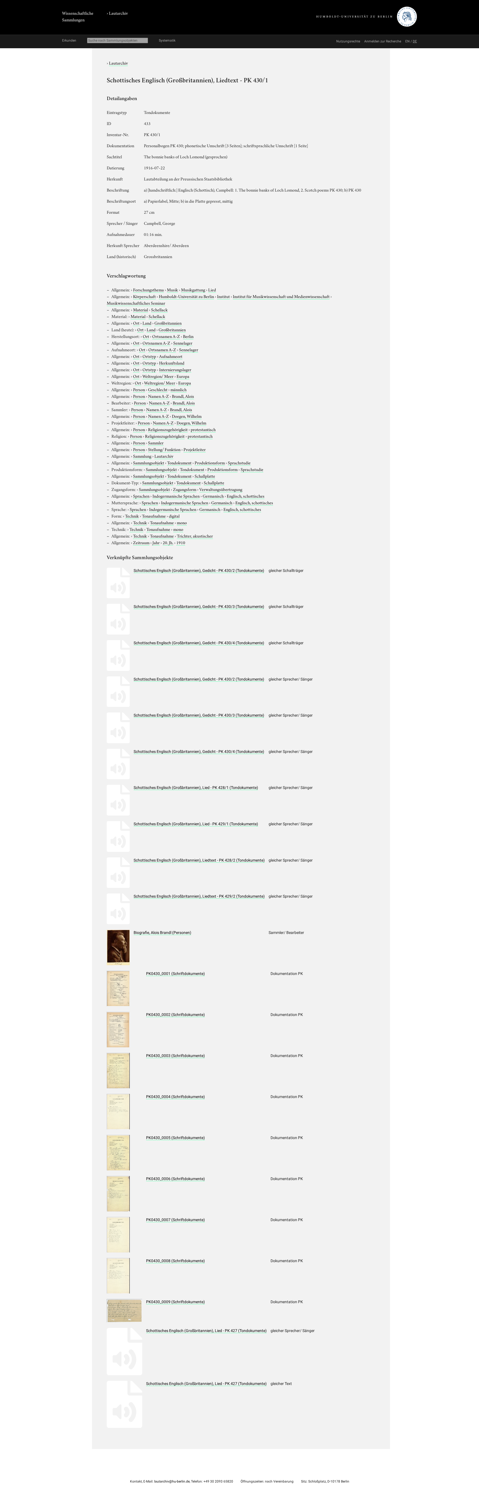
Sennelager (182, 343)
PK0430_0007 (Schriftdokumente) (175, 1220)
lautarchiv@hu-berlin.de (172, 1481)
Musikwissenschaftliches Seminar (136, 303)
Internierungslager (175, 369)
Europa (183, 376)
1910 (180, 542)
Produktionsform (210, 462)
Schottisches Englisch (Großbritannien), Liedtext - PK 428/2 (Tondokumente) (199, 860)
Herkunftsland (171, 363)
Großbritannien (168, 323)
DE (415, 41)
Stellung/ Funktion (164, 449)
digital (174, 516)
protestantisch (203, 429)
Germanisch (213, 496)
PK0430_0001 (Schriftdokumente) (175, 973)
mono (182, 522)
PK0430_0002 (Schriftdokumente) (175, 1014)
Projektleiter (195, 449)
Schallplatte (205, 476)
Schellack (159, 309)
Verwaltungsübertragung (220, 489)
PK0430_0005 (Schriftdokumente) (175, 1137)
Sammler (156, 442)
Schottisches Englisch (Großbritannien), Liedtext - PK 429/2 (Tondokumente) (199, 896)
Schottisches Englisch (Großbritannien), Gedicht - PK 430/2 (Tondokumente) (199, 570)
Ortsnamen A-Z (166, 336)
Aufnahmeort (170, 356)
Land (146, 323)
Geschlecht (157, 389)
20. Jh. (168, 542)
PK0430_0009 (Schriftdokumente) (175, 1302)
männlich (178, 389)
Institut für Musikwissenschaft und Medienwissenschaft (281, 296)
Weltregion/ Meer (158, 376)
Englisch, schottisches (245, 496)
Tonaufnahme (154, 516)
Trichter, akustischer (195, 536)
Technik (132, 516)
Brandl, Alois (183, 396)
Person (139, 389)
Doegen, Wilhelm (187, 416)
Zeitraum (141, 542)
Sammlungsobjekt (148, 462)
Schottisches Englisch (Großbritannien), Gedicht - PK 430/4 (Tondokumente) (199, 643)
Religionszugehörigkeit (168, 429)
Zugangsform (184, 489)
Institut (223, 296)
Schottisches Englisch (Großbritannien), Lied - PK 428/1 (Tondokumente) (196, 787)
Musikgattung (193, 289)
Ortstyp (149, 356)
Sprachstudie (239, 462)
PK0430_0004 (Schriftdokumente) (175, 1096)
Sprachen (141, 496)
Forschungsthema (148, 289)
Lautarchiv (118, 13)
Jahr (156, 542)
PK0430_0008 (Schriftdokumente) (175, 1261)
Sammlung (142, 456)
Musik (172, 289)
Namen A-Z (158, 396)
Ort (136, 323)
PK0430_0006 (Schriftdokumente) (175, 1178)
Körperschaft (144, 296)
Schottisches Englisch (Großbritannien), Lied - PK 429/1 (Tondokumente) (196, 824)
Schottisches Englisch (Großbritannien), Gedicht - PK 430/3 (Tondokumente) (199, 606)
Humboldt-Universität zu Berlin (186, 296)
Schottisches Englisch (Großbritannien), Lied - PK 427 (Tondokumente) (206, 1330)
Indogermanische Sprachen (176, 496)
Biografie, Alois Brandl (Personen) (162, 932)
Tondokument (179, 462)
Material (140, 309)
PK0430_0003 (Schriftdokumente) (175, 1055)
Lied (212, 289)
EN (407, 41)
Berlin (188, 336)
